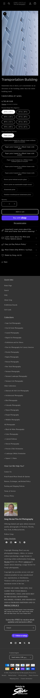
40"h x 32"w (8, 122)
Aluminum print (11, 190)
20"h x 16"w (8, 112)
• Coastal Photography (11, 333)
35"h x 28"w (23, 117)
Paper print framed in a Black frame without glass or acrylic (20, 142)
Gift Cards (7, 310)
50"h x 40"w (8, 127)
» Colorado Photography (12, 405)
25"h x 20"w (23, 112)
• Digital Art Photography (12, 337)
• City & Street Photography (13, 328)
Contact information (26, 678)
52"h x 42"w (23, 127)
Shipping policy (14, 678)
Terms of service (33, 675)
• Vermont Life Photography (13, 381)
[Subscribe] (33, 627)
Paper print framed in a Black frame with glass (19, 147)
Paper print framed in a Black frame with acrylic (19, 154)
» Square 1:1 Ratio (10, 458)
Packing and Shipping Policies (14, 486)
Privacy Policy (9, 496)
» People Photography (11, 415)
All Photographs (9, 424)
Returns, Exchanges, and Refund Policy (17, 481)
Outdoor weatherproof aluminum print (18, 195)
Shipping (4, 104)
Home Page (8, 285)
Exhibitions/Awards (10, 305)
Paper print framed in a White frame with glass (19, 174)
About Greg (8, 300)
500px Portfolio (10, 538)
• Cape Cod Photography (12, 323)
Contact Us (8, 472)
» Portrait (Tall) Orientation (13, 449)
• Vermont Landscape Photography (15, 376)
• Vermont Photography (12, 371)
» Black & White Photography (14, 429)
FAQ (5, 295)
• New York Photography (12, 366)
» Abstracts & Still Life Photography (16, 391)
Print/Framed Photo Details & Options (17, 476)
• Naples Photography (11, 357)
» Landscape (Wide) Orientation (14, 453)
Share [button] (5, 262)
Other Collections (10, 386)
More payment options (20, 223)
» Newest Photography (11, 444)
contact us (27, 562)
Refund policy (12, 675)
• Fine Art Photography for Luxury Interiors (19, 347)
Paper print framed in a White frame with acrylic (19, 168)
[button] (4, 3)
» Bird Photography (10, 400)
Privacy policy (23, 675)
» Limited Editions (10, 439)
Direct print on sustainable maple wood (19, 185)
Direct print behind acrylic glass (16, 180)
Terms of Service (10, 491)
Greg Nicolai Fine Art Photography (19, 672)
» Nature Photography (11, 410)
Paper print (8, 135)
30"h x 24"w (8, 117)
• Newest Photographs (11, 362)
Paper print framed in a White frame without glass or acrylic (21, 161)
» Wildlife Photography (12, 419)
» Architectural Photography (13, 395)
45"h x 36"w (23, 122)
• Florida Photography (11, 352)
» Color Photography (11, 434)
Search (6, 290)
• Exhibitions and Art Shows (13, 342)
